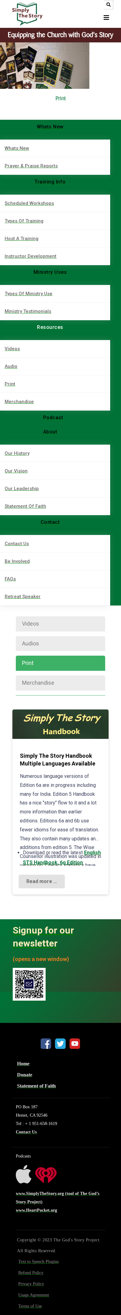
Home (23, 1063)
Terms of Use (30, 1306)
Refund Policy (30, 1272)
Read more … (41, 881)
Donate (24, 1074)
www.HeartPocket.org (36, 1210)
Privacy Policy (31, 1284)
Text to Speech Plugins (38, 1261)
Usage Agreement (33, 1295)
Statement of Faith (36, 1086)
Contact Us (26, 1132)
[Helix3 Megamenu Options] (106, 18)
